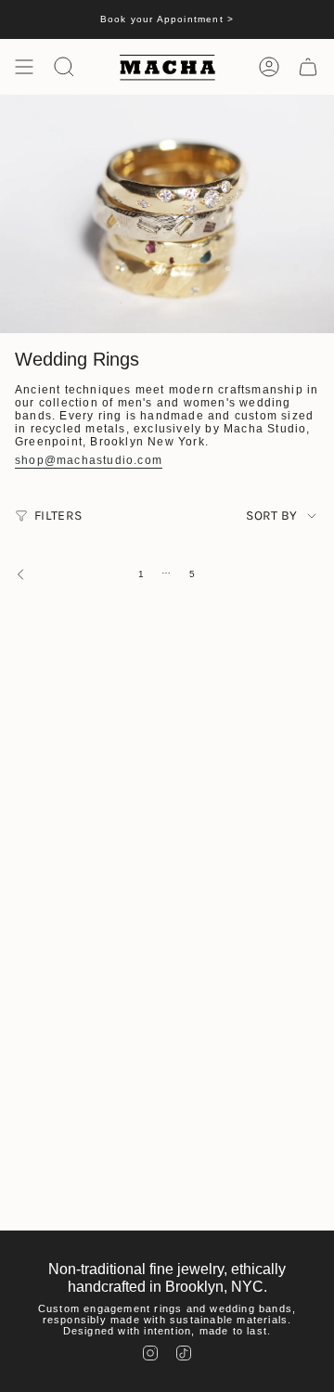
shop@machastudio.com (88, 460)
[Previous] (64, 574)
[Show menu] (24, 66)
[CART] (308, 66)
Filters (58, 515)
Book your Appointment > (167, 19)
